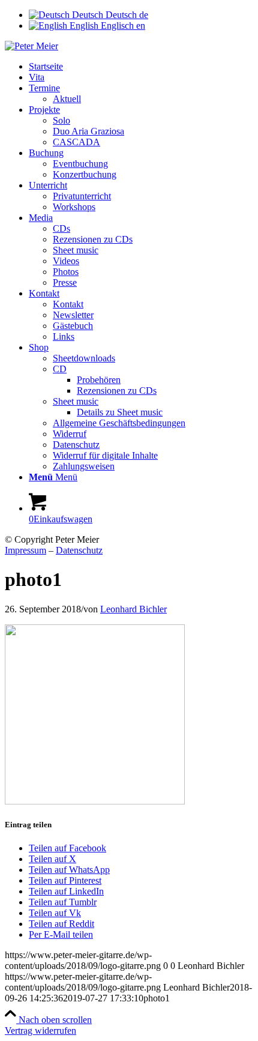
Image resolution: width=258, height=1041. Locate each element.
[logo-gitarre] (31, 46)
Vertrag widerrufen (40, 1030)
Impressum (25, 550)
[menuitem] (141, 66)
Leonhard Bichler (133, 609)
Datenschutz (79, 550)
